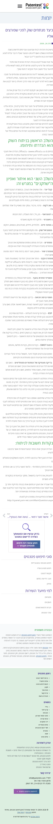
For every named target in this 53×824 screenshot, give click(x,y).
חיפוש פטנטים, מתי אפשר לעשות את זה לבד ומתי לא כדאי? (29, 756)
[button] (20, 6)
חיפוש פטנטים (41, 656)
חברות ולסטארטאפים (43, 607)
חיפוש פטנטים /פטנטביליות (41, 563)
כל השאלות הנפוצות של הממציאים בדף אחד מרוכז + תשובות (28, 750)
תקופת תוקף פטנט (44, 758)
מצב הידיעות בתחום (44, 578)
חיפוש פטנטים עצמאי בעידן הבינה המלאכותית (34, 747)
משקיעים (48, 602)
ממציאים (48, 597)
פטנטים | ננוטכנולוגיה (42, 753)
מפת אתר (20, 812)
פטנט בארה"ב (45, 764)
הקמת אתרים (35, 816)
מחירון (49, 584)
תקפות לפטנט (46, 573)
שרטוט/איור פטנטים (43, 767)
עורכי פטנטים (46, 612)
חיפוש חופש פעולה (44, 568)
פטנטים (45, 648)
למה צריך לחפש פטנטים (42, 761)
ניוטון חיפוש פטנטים (29, 635)
